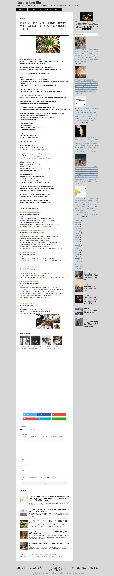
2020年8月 (77, 233)
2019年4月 (77, 261)
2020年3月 (77, 243)
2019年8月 (77, 254)
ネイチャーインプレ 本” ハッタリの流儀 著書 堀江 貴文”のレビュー (42, 554)
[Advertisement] (44, 367)
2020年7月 (77, 235)
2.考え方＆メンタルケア (45, 10)
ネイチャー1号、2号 (29, 429)
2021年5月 (77, 224)
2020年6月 (77, 237)
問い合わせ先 (78, 268)
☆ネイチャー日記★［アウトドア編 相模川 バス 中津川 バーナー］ (43, 556)
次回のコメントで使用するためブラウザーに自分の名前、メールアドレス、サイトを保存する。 (44, 478)
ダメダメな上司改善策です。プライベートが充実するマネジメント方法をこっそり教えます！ (90, 300)
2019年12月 (78, 246)
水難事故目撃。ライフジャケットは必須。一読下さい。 (90, 288)
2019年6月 (77, 258)
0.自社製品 (22, 9)
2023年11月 (78, 220)
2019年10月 (78, 250)
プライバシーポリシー (80, 264)
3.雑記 (56, 9)
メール (24, 464)
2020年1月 (77, 245)
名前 (24, 459)
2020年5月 (77, 239)
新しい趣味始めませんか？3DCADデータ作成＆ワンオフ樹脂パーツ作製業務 (91, 276)
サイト (23, 470)
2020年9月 (77, 232)
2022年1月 (77, 222)
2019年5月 (77, 259)
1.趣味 (33, 9)
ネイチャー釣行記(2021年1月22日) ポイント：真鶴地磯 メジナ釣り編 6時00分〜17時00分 (91, 323)
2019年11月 (78, 248)
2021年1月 (77, 226)
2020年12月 (78, 228)
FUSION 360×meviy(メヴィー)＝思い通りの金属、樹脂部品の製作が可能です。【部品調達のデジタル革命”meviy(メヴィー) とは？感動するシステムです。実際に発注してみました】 (49, 498)
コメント (25, 439)
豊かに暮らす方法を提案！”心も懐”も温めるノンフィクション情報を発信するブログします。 (57, 568)
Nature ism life (29, 3)
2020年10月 (78, 230)
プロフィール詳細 (79, 266)
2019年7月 (77, 256)
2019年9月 (77, 252)
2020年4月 (77, 241)
